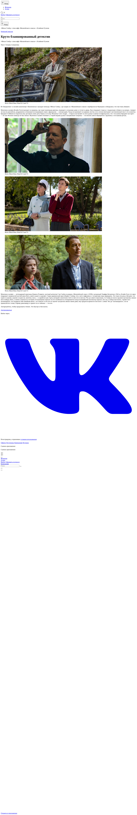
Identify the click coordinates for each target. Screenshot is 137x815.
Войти (3, 15)
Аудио (7, 9)
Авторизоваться (6, 310)
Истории (26, 443)
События (10, 31)
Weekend (4, 31)
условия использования (28, 439)
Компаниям (18, 443)
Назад (6, 3)
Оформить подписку (13, 15)
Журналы (8, 7)
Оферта (3, 443)
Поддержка (10, 443)
